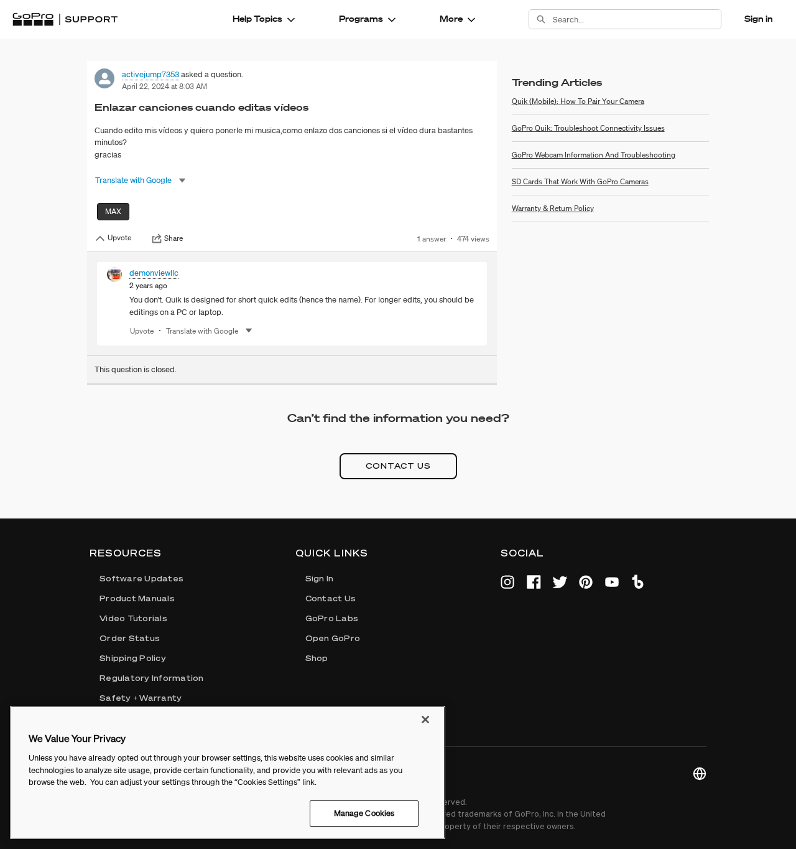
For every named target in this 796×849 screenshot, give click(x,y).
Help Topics (257, 18)
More (451, 18)
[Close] (425, 719)
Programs (361, 18)
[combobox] (637, 19)
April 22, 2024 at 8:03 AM (164, 86)
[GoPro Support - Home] (65, 19)
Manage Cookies (364, 813)
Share (173, 238)
